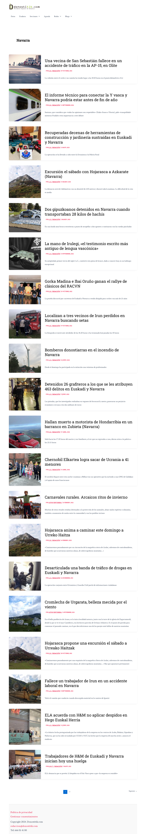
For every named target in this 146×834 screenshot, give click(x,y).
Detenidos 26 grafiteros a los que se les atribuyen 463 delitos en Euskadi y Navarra (89, 386)
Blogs (67, 16)
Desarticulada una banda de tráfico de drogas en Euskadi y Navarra (88, 570)
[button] (39, 16)
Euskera (22, 16)
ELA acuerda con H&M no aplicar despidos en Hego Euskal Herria (86, 717)
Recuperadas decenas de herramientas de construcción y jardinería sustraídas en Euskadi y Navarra (88, 137)
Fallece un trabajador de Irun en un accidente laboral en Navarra (86, 683)
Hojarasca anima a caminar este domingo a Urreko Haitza (84, 532)
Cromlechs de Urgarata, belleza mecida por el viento (86, 604)
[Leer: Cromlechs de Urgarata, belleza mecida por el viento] (25, 613)
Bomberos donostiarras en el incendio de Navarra (82, 352)
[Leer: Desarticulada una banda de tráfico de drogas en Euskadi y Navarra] (25, 575)
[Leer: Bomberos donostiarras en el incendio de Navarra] (25, 358)
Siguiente (133, 791)
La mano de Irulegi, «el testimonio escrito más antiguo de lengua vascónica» (86, 246)
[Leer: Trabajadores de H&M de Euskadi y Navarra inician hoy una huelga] (25, 764)
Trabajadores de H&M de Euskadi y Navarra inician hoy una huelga (84, 758)
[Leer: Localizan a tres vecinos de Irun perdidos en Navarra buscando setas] (25, 323)
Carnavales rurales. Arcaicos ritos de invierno (86, 497)
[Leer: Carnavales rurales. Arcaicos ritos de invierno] (25, 504)
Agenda (47, 16)
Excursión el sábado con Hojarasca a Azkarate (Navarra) (86, 174)
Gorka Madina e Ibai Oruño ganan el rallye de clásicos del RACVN (86, 283)
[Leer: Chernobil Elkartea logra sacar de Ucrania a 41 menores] (25, 469)
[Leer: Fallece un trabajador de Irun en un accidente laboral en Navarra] (25, 689)
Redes (56, 16)
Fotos (13, 16)
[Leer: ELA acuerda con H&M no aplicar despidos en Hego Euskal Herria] (25, 726)
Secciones (34, 16)
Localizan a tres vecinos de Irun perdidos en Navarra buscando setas (85, 318)
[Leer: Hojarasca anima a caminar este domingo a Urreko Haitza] (25, 540)
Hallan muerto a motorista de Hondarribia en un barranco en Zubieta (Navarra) (88, 424)
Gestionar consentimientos (24, 816)
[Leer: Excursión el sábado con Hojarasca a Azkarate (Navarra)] (25, 181)
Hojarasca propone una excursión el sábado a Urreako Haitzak (86, 645)
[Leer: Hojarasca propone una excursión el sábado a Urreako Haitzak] (25, 653)
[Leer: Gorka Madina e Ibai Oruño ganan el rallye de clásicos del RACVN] (25, 289)
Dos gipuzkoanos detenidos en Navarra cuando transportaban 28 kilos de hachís (87, 212)
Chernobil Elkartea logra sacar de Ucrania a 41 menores (87, 462)
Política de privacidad (21, 812)
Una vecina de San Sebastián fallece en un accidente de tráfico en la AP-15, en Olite (83, 63)
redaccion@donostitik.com (24, 826)
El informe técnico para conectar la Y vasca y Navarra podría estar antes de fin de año (86, 97)
